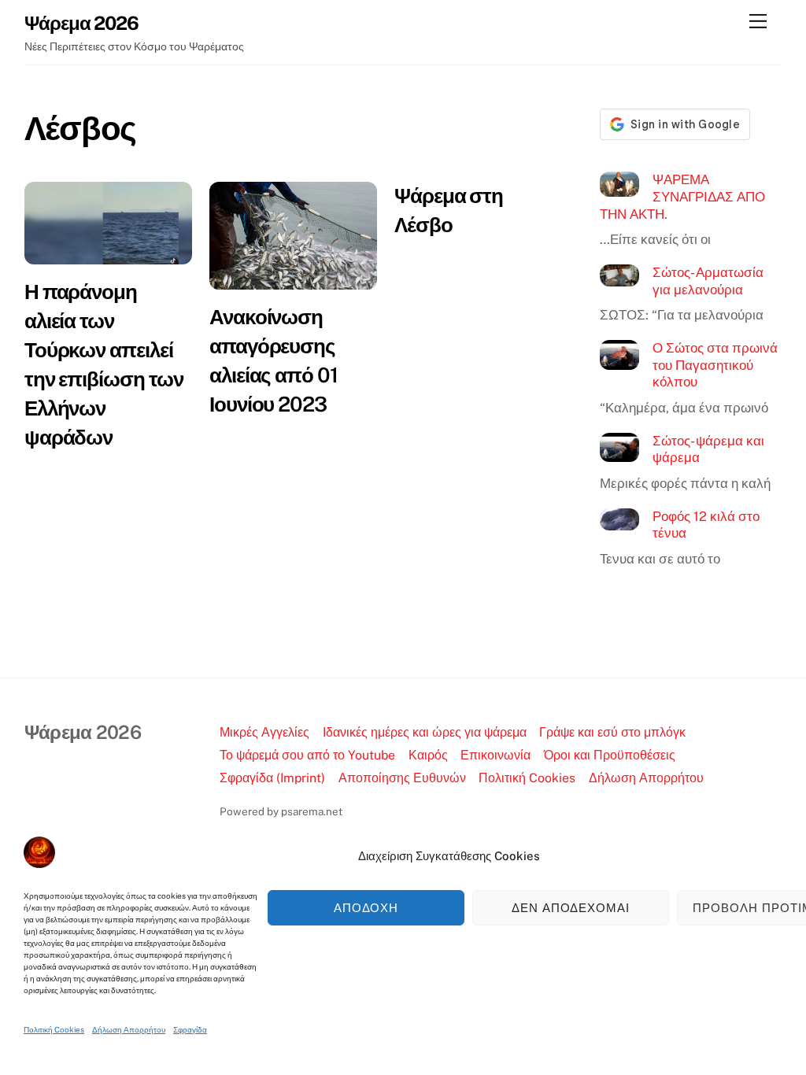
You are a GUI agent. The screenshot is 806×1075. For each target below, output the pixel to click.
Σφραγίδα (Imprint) (272, 777)
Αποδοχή (366, 907)
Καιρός (428, 755)
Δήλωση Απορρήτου (128, 1029)
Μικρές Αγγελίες (264, 732)
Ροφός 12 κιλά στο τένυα (706, 524)
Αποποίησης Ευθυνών (402, 777)
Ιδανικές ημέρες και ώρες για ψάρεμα (425, 732)
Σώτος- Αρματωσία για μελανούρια (708, 280)
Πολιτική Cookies (54, 1029)
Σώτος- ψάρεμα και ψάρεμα (708, 449)
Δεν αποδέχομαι (571, 907)
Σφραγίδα (190, 1029)
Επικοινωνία (495, 755)
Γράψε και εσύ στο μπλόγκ (612, 732)
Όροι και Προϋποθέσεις (609, 755)
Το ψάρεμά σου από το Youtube (307, 755)
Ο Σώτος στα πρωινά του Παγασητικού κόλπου (715, 365)
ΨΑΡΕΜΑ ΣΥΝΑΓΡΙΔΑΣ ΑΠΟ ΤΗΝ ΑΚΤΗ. (682, 196)
